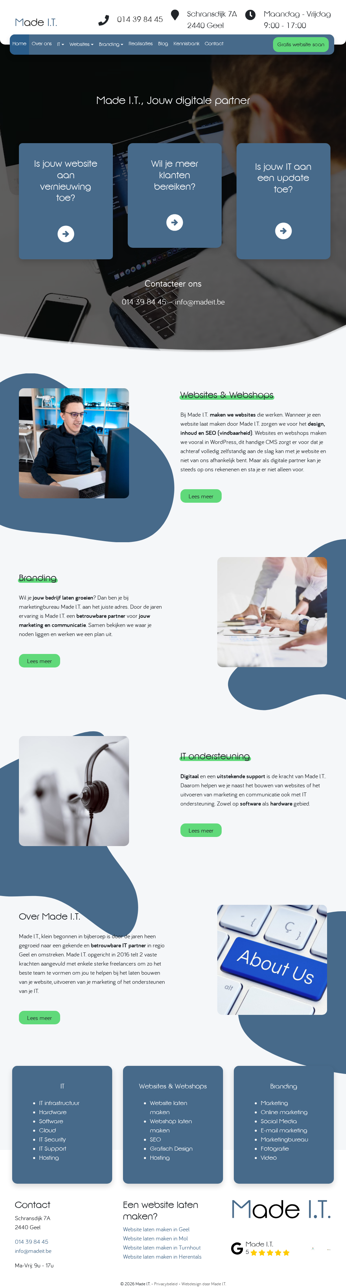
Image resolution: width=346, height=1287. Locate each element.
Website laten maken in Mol (155, 1238)
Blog (163, 44)
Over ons (42, 44)
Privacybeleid (166, 1283)
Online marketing (284, 1111)
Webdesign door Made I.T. (203, 1283)
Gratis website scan (300, 44)
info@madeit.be (200, 301)
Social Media (279, 1121)
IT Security (52, 1139)
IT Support (52, 1148)
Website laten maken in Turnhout (162, 1247)
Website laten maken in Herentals (162, 1256)
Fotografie (275, 1148)
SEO (155, 1139)
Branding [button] (109, 44)
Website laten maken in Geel (156, 1229)
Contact (214, 44)
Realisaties (141, 44)
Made (36, 22)
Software (51, 1121)
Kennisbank (186, 44)
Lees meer (201, 496)
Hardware (53, 1111)
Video (269, 1157)
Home (19, 44)
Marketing (274, 1102)
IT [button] (58, 44)
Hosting (49, 1157)
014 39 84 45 (140, 19)
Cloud (47, 1130)
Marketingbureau (284, 1139)
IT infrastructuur (59, 1102)
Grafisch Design (171, 1148)
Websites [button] (80, 44)
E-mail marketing (284, 1130)
